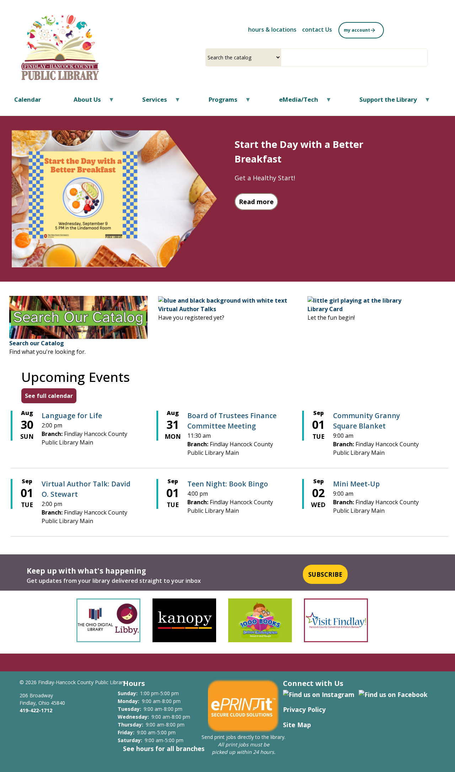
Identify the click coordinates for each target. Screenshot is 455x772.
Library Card (325, 309)
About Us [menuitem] (83, 101)
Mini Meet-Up (356, 484)
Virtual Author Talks (187, 309)
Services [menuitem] (150, 101)
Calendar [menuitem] (27, 99)
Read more (258, 201)
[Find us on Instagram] (318, 694)
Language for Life (72, 415)
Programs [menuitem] (218, 101)
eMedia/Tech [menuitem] (294, 101)
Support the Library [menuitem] (383, 101)
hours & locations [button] (272, 29)
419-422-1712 (36, 710)
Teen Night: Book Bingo (227, 484)
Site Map (297, 724)
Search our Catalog (36, 343)
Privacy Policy (304, 709)
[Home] (60, 47)
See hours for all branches (163, 748)
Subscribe (325, 574)
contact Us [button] (317, 29)
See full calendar (49, 396)
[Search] (424, 57)
